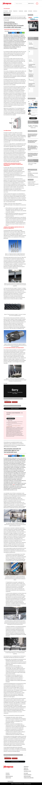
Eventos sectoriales (31, 185)
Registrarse (26, 768)
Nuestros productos (9, 776)
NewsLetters (26, 769)
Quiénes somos (8, 777)
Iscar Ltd (18, 29)
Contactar (7, 773)
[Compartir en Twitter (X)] (18, 33)
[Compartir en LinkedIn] (21, 33)
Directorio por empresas (33, 177)
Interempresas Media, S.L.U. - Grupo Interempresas (22, 783)
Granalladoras (32, 86)
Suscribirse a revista (27, 771)
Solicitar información (8, 758)
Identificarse (26, 766)
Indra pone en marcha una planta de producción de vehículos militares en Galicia (32, 135)
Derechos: (18, 432)
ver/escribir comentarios (15, 761)
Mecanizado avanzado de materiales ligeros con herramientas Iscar (32, 141)
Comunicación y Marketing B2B (33, 184)
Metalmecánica (7, 8)
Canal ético (8, 774)
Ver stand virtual (14, 758)
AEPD (18, 435)
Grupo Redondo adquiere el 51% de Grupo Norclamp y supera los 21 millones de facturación (33, 155)
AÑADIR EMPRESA (10, 781)
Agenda (29, 171)
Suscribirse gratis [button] (30, 3)
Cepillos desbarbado (33, 48)
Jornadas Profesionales (31, 181)
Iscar (14, 484)
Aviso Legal (14, 425)
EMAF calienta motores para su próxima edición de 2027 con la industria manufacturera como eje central (33, 147)
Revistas (35, 11)
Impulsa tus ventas (31, 182)
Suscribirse (33, 118)
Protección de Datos (27, 774)
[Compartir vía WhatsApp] (23, 33)
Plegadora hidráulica (31, 76)
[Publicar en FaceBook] (15, 33)
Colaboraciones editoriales (28, 777)
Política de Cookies (27, 776)
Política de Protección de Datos (10, 436)
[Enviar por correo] (13, 33)
